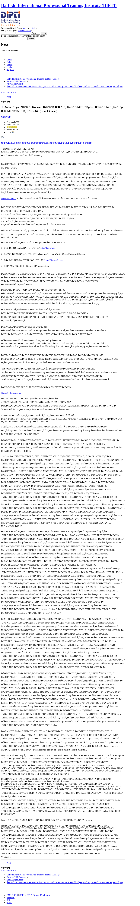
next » (13, 92)
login (25, 28)
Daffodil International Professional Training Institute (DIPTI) (59, 5)
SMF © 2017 (25, 895)
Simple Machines (41, 895)
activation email (24, 30)
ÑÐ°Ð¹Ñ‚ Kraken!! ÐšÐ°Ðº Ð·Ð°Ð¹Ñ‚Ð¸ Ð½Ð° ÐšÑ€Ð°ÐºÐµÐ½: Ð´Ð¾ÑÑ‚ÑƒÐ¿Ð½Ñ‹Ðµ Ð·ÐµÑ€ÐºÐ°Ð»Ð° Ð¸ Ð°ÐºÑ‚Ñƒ (46, 143)
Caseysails (6, 117)
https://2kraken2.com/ (53, 260)
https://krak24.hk (8, 198)
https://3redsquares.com (11, 393)
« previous (5, 92)
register (33, 28)
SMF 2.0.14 (12, 895)
